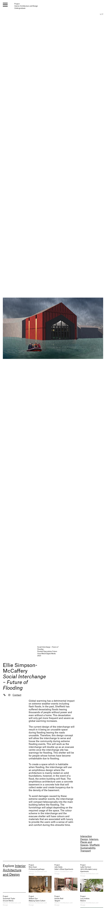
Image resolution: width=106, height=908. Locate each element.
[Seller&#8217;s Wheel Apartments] (65, 878)
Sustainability (87, 848)
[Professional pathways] (40, 878)
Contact (17, 695)
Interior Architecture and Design (14, 870)
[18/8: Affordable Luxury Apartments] (91, 878)
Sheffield (94, 845)
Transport (85, 851)
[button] (100, 327)
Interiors (93, 839)
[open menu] (5, 4)
